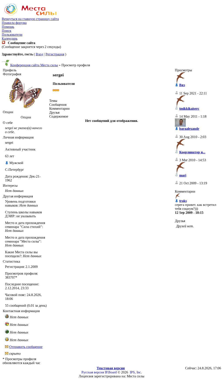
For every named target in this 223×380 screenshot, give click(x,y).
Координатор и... (192, 152)
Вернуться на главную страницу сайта (30, 19)
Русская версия (92, 372)
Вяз (182, 85)
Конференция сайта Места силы (34, 65)
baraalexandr (189, 128)
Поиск (6, 31)
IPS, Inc (135, 372)
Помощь (8, 27)
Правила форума (14, 23)
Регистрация (55, 54)
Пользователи (12, 34)
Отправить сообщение (25, 347)
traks (183, 201)
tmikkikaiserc (189, 108)
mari (182, 175)
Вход (39, 54)
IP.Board (111, 372)
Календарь (9, 38)
